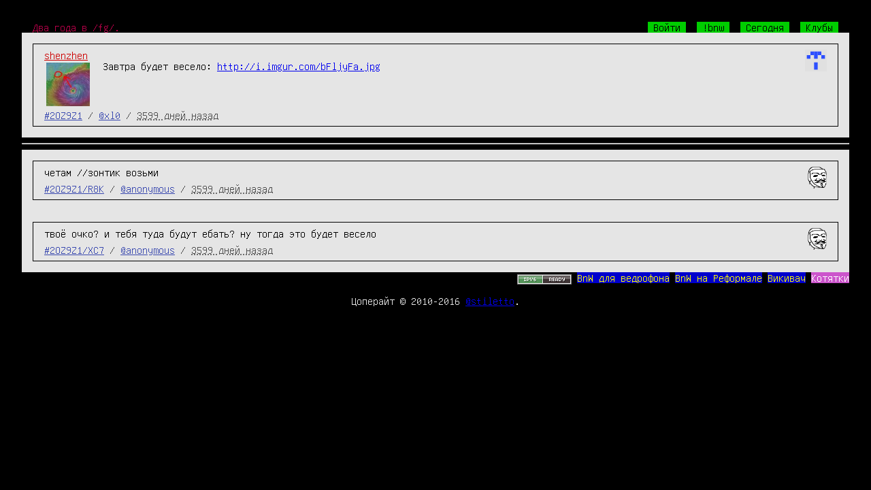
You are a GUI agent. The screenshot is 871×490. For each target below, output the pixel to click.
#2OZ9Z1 (63, 115)
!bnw (713, 27)
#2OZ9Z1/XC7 (74, 249)
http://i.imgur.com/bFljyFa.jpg (298, 66)
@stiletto (489, 300)
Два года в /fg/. (76, 27)
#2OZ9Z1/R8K (74, 188)
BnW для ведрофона (623, 277)
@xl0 (109, 115)
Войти (666, 27)
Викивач (787, 277)
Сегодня (765, 27)
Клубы (819, 27)
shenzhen (66, 55)
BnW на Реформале (718, 277)
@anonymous (147, 188)
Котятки (830, 277)
